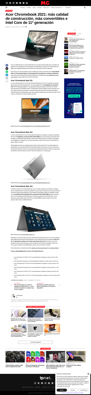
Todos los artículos (56, 7)
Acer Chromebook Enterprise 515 (41, 126)
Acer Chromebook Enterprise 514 (41, 182)
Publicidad (37, 387)
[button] (88, 374)
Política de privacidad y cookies (67, 392)
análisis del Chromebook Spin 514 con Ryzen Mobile (44, 248)
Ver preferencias (83, 390)
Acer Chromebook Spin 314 (27, 234)
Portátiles (38, 280)
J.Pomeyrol (22, 26)
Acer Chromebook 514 (26, 182)
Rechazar (73, 390)
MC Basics (68, 7)
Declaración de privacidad (78, 392)
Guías (34, 7)
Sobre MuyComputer (27, 387)
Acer (26, 280)
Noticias (22, 7)
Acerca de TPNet (46, 387)
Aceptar (61, 390)
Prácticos (46, 7)
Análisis (39, 7)
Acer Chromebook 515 (26, 126)
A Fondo (29, 7)
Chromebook (31, 280)
